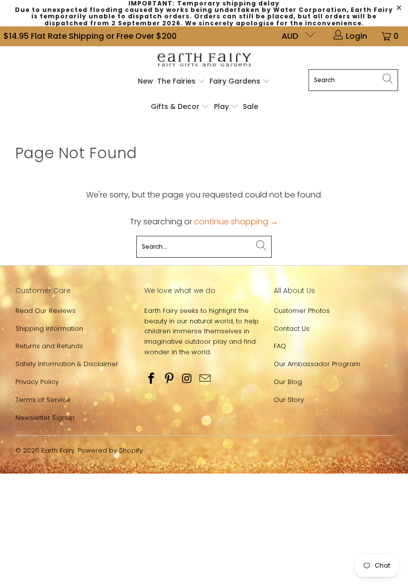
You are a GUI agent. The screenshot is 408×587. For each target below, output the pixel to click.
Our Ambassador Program (317, 364)
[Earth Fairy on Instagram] (187, 379)
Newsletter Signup (45, 417)
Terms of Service (43, 399)
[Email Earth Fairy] (205, 379)
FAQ (280, 346)
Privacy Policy (37, 382)
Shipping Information (49, 328)
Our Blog (288, 382)
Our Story (289, 399)
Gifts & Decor (176, 106)
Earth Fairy (58, 450)
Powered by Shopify (110, 450)
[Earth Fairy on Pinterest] (169, 379)
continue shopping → (236, 221)
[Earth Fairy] (204, 60)
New (145, 81)
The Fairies (177, 81)
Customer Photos (302, 310)
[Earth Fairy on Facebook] (151, 379)
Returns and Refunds (49, 346)
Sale (250, 106)
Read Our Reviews (45, 310)
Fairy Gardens (235, 81)
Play (221, 106)
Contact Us (291, 328)
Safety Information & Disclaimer (66, 364)
